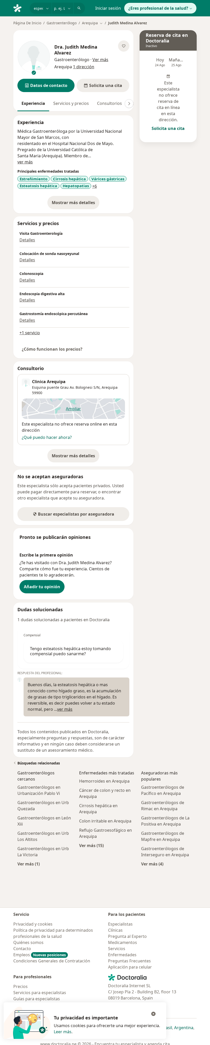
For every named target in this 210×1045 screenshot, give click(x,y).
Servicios (116, 948)
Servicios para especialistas (39, 992)
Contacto (22, 948)
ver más (25, 162)
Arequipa (110, 387)
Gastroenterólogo (62, 22)
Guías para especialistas (36, 999)
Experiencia (33, 103)
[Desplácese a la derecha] (129, 103)
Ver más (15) (91, 845)
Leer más (62, 1032)
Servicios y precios (71, 103)
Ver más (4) (152, 864)
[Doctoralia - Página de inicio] (19, 7)
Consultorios (109, 103)
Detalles (27, 240)
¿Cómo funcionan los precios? (52, 349)
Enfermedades (122, 955)
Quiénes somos (28, 942)
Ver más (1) (28, 864)
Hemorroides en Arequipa (104, 781)
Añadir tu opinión (42, 587)
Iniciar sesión (108, 8)
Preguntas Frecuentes (129, 961)
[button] (46, 85)
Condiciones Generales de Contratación (51, 961)
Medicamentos (122, 942)
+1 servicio (29, 333)
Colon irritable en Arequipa (105, 821)
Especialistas (120, 924)
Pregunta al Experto (127, 936)
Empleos (39, 955)
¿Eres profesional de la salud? (158, 8)
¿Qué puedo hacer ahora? (47, 437)
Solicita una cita (168, 128)
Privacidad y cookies (32, 924)
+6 (94, 186)
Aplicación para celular (130, 967)
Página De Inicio (27, 22)
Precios (20, 986)
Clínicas (115, 930)
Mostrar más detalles (75, 204)
